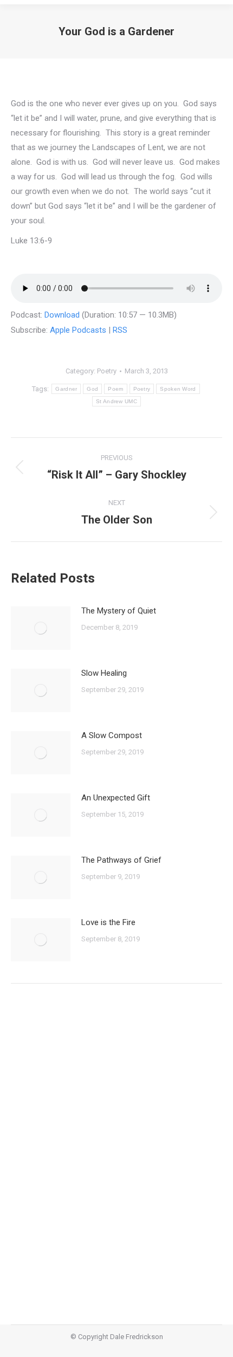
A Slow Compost (111, 735)
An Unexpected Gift (115, 798)
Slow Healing (104, 673)
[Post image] (40, 628)
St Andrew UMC (116, 401)
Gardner (66, 389)
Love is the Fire (108, 922)
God (92, 389)
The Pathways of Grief (121, 860)
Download (62, 315)
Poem (115, 389)
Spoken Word (178, 389)
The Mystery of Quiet (118, 611)
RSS (120, 330)
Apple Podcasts (78, 330)
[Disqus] (116, 1146)
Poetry (106, 371)
